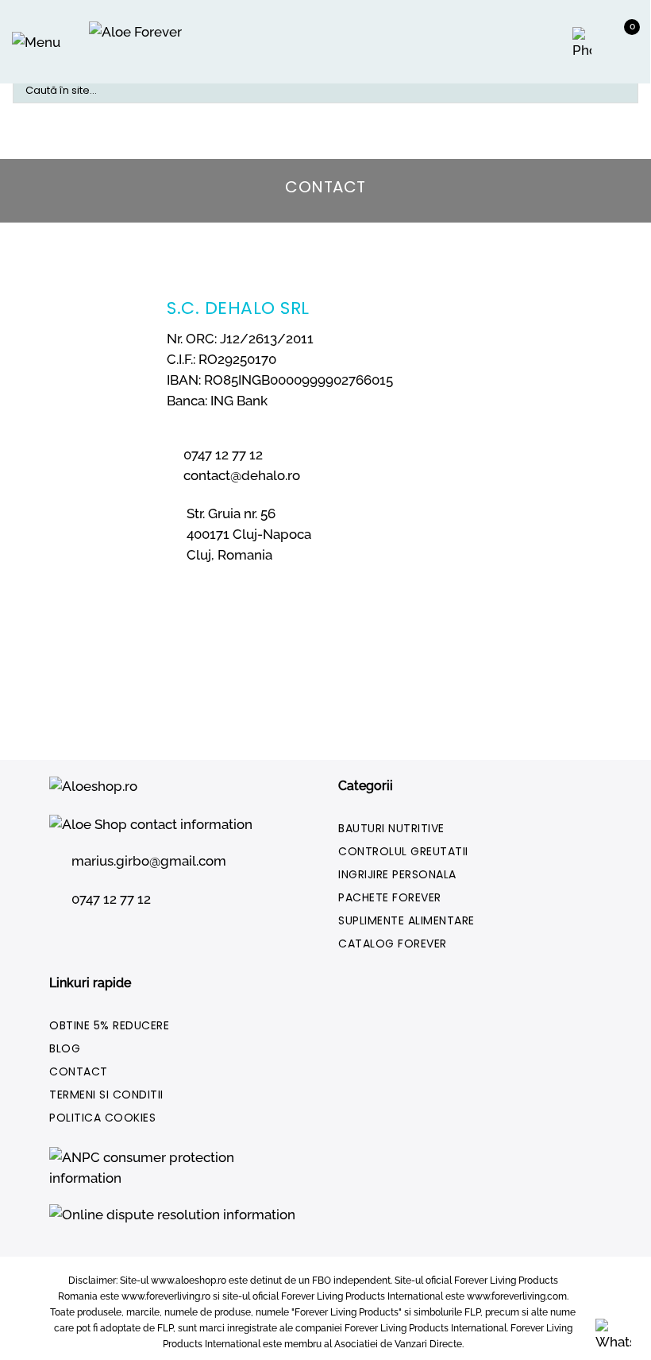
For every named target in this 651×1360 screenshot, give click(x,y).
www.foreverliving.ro (165, 1296)
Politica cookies (102, 1118)
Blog (64, 1048)
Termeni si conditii (106, 1094)
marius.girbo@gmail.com (148, 861)
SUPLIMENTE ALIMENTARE (406, 920)
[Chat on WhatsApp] (613, 1334)
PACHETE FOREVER (389, 897)
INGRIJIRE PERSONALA (397, 874)
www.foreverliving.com (517, 1296)
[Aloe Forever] (142, 42)
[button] (36, 42)
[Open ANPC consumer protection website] (181, 1175)
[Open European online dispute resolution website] (176, 1222)
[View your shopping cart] (615, 45)
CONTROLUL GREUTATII (403, 851)
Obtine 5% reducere (109, 1025)
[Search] (614, 91)
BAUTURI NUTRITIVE (391, 828)
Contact (78, 1071)
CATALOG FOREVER (392, 943)
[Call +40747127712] (583, 43)
